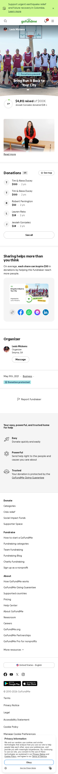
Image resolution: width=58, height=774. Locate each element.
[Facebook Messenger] (37, 312)
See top (48, 173)
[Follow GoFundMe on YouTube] (11, 674)
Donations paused (30, 74)
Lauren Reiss (19, 211)
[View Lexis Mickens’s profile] (7, 349)
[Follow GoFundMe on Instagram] (23, 674)
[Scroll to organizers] (5, 29)
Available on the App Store (29, 683)
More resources (12, 649)
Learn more (14, 11)
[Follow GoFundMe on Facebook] (5, 674)
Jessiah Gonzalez (21, 222)
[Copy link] (12, 312)
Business (27, 376)
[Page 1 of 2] (28, 89)
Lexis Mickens (19, 346)
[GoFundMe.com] (29, 21)
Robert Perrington (22, 201)
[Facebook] (21, 312)
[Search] (5, 21)
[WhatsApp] (29, 312)
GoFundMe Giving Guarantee (28, 477)
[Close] (53, 8)
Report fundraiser (31, 399)
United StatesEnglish (30, 665)
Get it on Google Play (12, 683)
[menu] (53, 21)
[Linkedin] (46, 312)
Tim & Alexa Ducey (22, 180)
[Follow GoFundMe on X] (17, 674)
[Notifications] (45, 21)
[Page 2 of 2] (30, 89)
